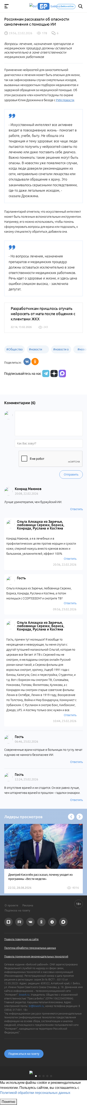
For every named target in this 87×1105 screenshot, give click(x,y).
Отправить (71, 474)
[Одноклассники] (35, 361)
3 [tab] (43, 1076)
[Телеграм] (45, 373)
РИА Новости (65, 100)
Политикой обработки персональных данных (35, 1093)
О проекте (11, 905)
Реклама (27, 905)
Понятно (8, 1102)
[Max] (62, 373)
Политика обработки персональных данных (30, 947)
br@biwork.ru (36, 1006)
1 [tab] (36, 1076)
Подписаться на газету (23, 1053)
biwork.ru (24, 994)
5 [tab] (51, 1076)
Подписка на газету (17, 910)
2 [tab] (40, 1076)
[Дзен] (53, 373)
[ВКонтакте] (27, 361)
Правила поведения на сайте (21, 939)
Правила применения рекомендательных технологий (36, 956)
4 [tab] (47, 1076)
